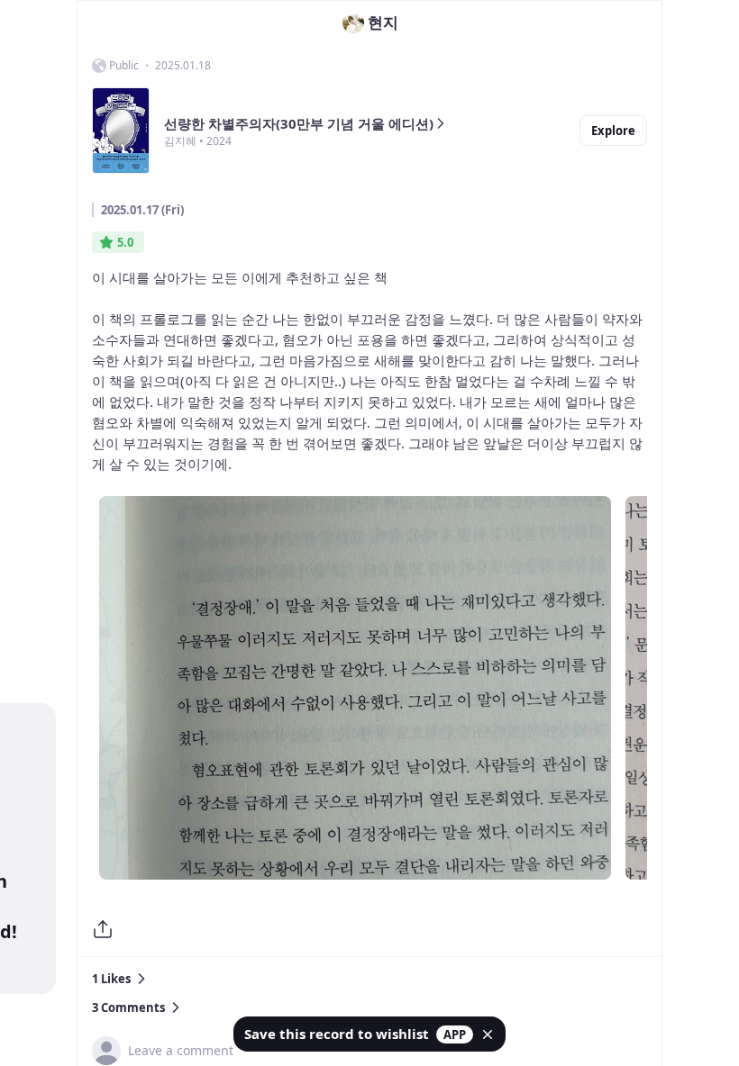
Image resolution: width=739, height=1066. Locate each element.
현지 (383, 22)
